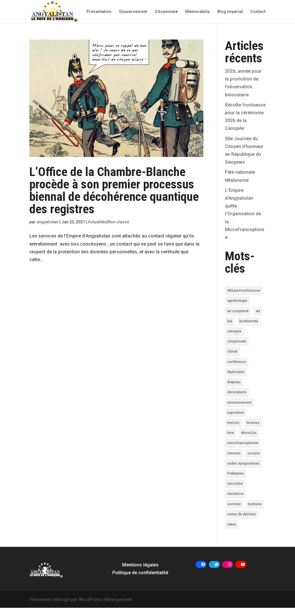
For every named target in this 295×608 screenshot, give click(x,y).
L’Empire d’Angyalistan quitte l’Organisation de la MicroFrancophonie (244, 214)
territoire (255, 504)
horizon (233, 423)
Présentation (98, 12)
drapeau (234, 382)
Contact (258, 12)
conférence (236, 362)
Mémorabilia (197, 12)
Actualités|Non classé (108, 222)
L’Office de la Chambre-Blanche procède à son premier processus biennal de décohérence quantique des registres (114, 190)
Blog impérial (230, 12)
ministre (234, 453)
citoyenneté (236, 341)
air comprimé (238, 311)
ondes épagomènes (243, 463)
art (258, 311)
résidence (235, 494)
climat (232, 351)
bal (229, 321)
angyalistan (47, 222)
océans (254, 453)
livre (230, 433)
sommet (234, 504)
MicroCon (248, 433)
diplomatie (235, 372)
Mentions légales (140, 565)
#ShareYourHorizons (243, 291)
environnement (239, 403)
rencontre (235, 484)
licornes (253, 423)
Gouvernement (133, 12)
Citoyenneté (166, 12)
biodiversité (248, 321)
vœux (231, 524)
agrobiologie (237, 301)
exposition (235, 413)
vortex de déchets (241, 514)
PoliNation (235, 474)
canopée (234, 331)
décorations (237, 392)
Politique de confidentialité (140, 572)
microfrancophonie (242, 443)
